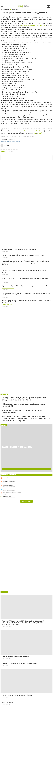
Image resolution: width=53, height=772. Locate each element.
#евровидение (4, 141)
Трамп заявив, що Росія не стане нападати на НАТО (19, 249)
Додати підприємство (26, 501)
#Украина (18, 141)
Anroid (39, 133)
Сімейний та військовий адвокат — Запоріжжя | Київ (19, 664)
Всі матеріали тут (26, 469)
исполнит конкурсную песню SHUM (33, 25)
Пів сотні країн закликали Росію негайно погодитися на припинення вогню (24, 271)
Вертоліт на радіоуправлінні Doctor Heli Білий (17, 695)
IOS (35, 133)
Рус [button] (48, 6)
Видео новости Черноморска (17, 446)
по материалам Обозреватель (8, 139)
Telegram (25, 131)
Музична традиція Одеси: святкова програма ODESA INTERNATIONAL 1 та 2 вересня (26, 301)
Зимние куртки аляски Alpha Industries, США (16, 656)
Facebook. (39, 131)
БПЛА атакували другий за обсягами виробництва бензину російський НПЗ (25, 279)
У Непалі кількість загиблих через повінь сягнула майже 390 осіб (23, 255)
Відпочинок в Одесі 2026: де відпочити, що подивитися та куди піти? (24, 286)
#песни (13, 141)
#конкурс (9, 141)
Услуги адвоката (7, 702)
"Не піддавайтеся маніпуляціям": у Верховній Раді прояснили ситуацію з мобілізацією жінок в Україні (26, 294)
